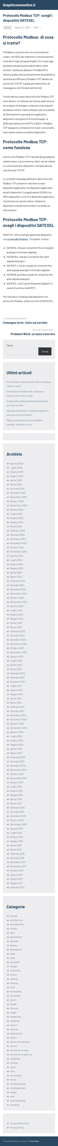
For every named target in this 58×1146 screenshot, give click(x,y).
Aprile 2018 (16, 845)
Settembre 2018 (18, 824)
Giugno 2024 (16, 564)
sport (13, 1067)
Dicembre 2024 (18, 538)
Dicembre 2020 (18, 715)
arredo (13, 928)
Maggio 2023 (16, 618)
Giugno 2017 (16, 878)
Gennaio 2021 (17, 711)
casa (12, 953)
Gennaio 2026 (17, 488)
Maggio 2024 (16, 568)
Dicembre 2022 (18, 639)
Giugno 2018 (16, 836)
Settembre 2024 (18, 551)
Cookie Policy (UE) (19, 1123)
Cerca (10, 345)
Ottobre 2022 (17, 648)
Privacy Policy (17, 1127)
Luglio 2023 (16, 610)
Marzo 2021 (16, 702)
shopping (15, 1058)
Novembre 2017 (18, 866)
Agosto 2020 (16, 732)
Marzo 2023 (16, 627)
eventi (13, 974)
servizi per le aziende (21, 1054)
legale (13, 1004)
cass (12, 957)
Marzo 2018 (15, 849)
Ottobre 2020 (17, 723)
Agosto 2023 (16, 606)
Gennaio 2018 (17, 857)
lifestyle (14, 1008)
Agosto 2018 (16, 828)
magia (13, 1012)
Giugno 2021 (16, 690)
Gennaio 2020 (17, 761)
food (12, 987)
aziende (14, 941)
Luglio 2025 (16, 513)
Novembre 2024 (18, 543)
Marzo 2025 (16, 526)
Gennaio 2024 (17, 585)
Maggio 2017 (16, 883)
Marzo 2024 (16, 576)
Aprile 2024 (16, 572)
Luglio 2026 (16, 467)
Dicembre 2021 (18, 681)
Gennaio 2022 (17, 677)
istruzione (15, 995)
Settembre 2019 (18, 778)
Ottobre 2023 (17, 597)
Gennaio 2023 (17, 635)
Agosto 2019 (16, 782)
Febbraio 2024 (17, 580)
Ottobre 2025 (17, 501)
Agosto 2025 (16, 509)
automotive (16, 936)
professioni (16, 1033)
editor (36, 27)
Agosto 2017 (16, 874)
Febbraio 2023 (17, 631)
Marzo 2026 (16, 484)
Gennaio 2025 (17, 534)
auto (12, 932)
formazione (16, 991)
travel (13, 1079)
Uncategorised (18, 1083)
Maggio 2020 (16, 744)
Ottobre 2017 (16, 870)
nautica (14, 1029)
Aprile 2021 (16, 698)
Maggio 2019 (16, 794)
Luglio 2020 (16, 736)
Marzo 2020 (16, 753)
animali (14, 915)
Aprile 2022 (16, 664)
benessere (15, 949)
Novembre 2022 (18, 643)
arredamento (17, 924)
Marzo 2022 (16, 669)
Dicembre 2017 (17, 862)
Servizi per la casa (19, 1050)
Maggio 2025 (16, 522)
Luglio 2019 (16, 786)
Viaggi (13, 1092)
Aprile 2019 (16, 799)
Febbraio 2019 (17, 807)
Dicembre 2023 (18, 589)
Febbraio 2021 (17, 706)
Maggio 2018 (16, 841)
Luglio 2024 (16, 559)
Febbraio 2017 (17, 887)
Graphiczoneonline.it (19, 5)
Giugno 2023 (16, 614)
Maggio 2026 (16, 476)
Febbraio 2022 (17, 673)
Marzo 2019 (15, 803)
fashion (14, 978)
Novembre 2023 (18, 593)
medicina (15, 1020)
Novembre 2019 (18, 769)
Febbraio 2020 (17, 757)
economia (15, 970)
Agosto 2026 (16, 463)
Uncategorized (17, 1087)
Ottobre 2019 (16, 773)
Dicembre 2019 (17, 765)
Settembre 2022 (18, 652)
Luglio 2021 (16, 685)
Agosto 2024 (16, 555)
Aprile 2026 (16, 480)
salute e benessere (20, 1041)
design (13, 966)
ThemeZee (34, 1141)
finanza (14, 983)
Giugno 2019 (16, 790)
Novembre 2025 (18, 497)
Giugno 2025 (16, 517)
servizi (7, 27)
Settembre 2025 (18, 505)
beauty (13, 945)
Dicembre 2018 (17, 815)
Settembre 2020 (18, 727)
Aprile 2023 (16, 622)
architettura (16, 920)
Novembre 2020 (18, 719)
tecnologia (15, 1075)
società (14, 1062)
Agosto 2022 (16, 656)
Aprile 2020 (16, 748)
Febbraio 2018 (17, 853)
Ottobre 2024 (17, 547)
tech (12, 1071)
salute (13, 1037)
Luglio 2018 (16, 832)
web (12, 1096)
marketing (15, 1016)
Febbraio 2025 (17, 530)
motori (13, 1025)
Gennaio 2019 (17, 811)
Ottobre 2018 (16, 820)
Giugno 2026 (16, 471)
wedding (14, 1104)
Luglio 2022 (16, 660)
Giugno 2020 (16, 740)
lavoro (13, 999)
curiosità (14, 962)
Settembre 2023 (18, 601)
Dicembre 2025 (18, 492)
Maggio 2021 (16, 694)
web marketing (18, 1100)
